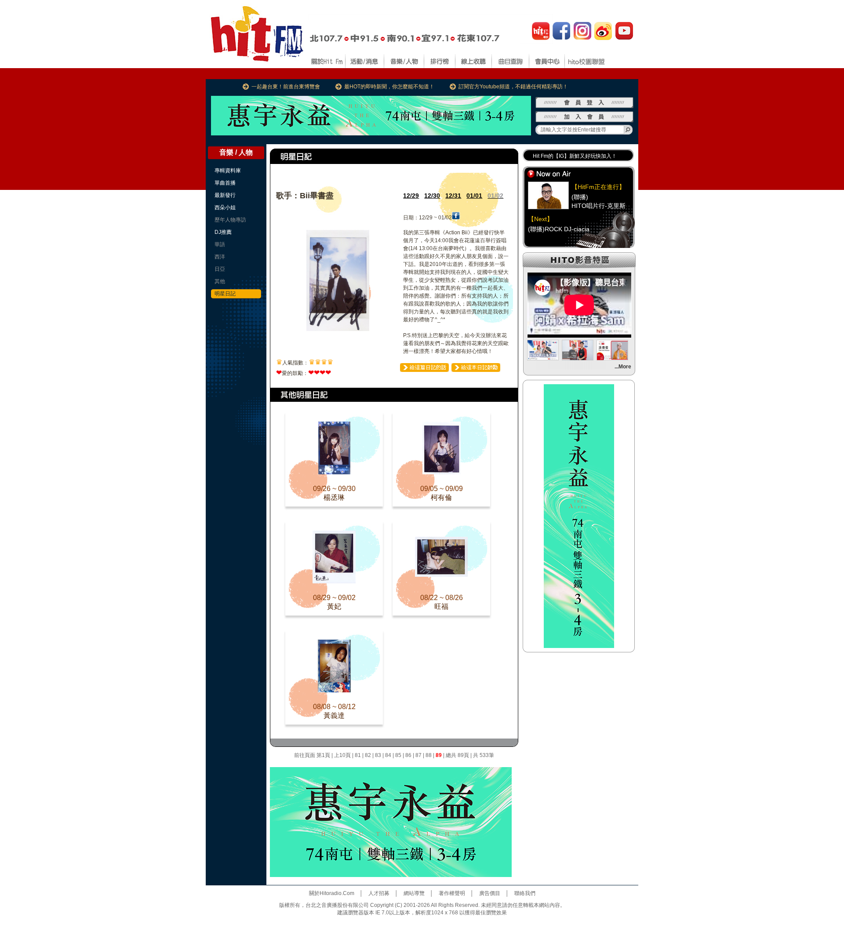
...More (623, 367)
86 (408, 755)
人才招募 (378, 893)
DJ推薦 (223, 232)
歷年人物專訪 (230, 220)
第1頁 (323, 755)
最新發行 (225, 195)
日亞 (220, 269)
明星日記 (225, 294)
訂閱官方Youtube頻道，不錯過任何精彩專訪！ (513, 87)
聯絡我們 (524, 893)
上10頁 (342, 755)
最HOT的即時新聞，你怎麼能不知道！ (389, 87)
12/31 (453, 195)
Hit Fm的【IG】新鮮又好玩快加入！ (575, 156)
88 (429, 755)
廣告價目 (489, 893)
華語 (220, 244)
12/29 (411, 195)
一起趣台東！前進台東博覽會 (285, 87)
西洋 (220, 257)
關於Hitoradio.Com (331, 893)
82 (368, 755)
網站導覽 (414, 893)
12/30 (432, 195)
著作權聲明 (452, 893)
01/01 (474, 195)
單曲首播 (225, 183)
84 (388, 755)
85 (398, 755)
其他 (220, 281)
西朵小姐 (225, 207)
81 (358, 755)
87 (418, 755)
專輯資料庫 (228, 170)
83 (378, 755)
